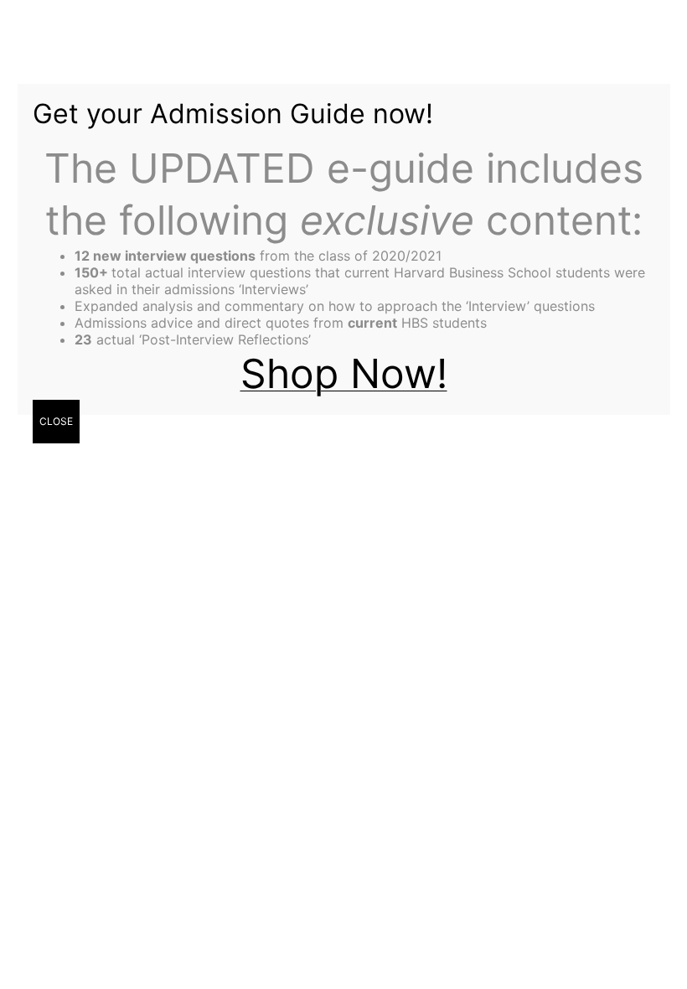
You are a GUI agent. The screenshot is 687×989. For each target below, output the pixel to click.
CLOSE (56, 421)
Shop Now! (343, 373)
